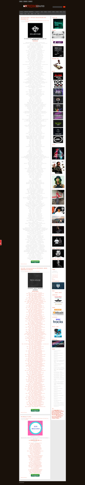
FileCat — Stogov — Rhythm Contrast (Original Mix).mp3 (35, 392)
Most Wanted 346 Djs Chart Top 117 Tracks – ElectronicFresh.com (59, 406)
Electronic (45, 11)
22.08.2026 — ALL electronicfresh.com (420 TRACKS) (59, 379)
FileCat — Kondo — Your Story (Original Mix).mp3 (35, 349)
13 (55, 275)
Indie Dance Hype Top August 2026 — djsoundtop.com (58, 389)
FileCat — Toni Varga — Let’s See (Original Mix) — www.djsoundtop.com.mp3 (35, 399)
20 (55, 276)
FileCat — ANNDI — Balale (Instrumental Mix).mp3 (35, 296)
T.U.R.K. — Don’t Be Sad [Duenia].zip (35, 467)
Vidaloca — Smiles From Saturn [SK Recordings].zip (35, 471)
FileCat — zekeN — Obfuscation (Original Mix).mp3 (35, 405)
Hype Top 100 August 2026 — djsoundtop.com (57, 386)
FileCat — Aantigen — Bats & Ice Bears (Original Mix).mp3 (35, 292)
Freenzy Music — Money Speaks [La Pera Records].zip (35, 448)
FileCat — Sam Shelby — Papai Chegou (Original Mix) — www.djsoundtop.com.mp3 (35, 386)
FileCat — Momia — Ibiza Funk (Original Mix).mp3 (35, 371)
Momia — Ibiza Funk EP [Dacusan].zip (35, 460)
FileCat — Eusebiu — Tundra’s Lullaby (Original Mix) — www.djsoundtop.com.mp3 (35, 324)
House (25, 13)
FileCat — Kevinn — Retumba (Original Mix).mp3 (35, 345)
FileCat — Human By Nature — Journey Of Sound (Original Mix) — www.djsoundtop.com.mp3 (35, 334)
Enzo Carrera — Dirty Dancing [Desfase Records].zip (35, 447)
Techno (38, 13)
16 (52, 276)
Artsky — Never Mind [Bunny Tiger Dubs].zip (35, 444)
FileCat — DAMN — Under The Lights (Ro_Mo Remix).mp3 (35, 311)
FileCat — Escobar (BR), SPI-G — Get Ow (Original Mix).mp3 (35, 323)
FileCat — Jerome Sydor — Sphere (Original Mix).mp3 (35, 339)
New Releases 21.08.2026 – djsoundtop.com (59, 381)
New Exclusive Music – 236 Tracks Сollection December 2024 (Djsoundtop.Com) (33, 18)
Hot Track (49, 11)
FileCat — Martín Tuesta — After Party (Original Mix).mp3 (35, 362)
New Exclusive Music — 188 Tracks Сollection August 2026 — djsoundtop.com (59, 372)
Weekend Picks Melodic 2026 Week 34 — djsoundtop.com (58, 353)
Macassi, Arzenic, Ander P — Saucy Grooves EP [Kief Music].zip (35, 455)
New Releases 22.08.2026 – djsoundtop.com (59, 367)
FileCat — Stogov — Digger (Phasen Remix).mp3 (35, 391)
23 (52, 277)
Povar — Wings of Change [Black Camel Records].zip (35, 463)
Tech (35, 13)
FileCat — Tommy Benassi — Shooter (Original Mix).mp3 (35, 398)
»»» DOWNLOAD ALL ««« (35, 440)
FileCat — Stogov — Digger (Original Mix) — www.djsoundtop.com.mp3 (35, 390)
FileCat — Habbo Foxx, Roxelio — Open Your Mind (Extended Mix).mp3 (35, 332)
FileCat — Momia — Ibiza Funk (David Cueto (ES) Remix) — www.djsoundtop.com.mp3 (35, 370)
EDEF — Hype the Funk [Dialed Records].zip (35, 446)
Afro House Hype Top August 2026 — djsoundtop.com (58, 398)
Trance (28, 13)
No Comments (27, 21)
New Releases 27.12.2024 (26, 416)
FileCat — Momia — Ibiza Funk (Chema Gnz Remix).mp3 (35, 369)
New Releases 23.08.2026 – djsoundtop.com (59, 363)
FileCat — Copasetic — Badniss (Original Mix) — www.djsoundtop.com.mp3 (35, 303)
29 (57, 277)
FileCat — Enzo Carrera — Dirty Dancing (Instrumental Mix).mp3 (35, 317)
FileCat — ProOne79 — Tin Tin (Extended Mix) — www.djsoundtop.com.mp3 (35, 384)
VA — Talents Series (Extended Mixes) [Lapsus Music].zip (35, 470)
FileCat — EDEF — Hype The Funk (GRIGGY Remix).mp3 (35, 315)
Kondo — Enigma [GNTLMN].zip (35, 454)
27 (55, 277)
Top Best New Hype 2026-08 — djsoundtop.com (57, 365)
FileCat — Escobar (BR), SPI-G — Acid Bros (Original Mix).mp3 (35, 322)
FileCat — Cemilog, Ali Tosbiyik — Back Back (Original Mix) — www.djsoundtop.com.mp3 (35, 301)
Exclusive (57, 11)
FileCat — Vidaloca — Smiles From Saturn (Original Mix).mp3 (35, 401)
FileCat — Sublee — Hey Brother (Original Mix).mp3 (35, 394)
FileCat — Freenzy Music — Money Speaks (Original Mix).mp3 (35, 326)
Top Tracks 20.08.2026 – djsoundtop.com (59, 402)
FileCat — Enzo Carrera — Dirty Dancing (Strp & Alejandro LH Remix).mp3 (35, 319)
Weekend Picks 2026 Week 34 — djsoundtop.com (57, 351)
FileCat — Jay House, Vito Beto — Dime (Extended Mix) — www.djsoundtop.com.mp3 (35, 338)
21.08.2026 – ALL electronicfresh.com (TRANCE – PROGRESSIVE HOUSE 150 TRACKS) (59, 383)
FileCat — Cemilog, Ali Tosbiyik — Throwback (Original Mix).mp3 (35, 302)
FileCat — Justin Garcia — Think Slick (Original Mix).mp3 (35, 341)
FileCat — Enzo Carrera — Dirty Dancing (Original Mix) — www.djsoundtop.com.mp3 (35, 318)
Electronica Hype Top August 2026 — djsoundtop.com (58, 393)
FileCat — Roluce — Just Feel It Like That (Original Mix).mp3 (35, 385)
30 (52, 278)
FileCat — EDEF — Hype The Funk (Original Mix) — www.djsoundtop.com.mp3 (35, 316)
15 (57, 275)
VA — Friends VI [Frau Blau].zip (35, 468)
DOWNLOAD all (35, 291)
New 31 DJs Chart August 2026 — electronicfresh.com (58, 401)
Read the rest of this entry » (24, 412)
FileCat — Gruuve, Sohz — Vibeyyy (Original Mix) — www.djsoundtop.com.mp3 (35, 331)
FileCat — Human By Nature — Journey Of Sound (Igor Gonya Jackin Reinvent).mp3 (35, 333)
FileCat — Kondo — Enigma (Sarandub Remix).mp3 (35, 347)
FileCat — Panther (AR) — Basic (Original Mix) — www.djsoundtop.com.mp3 (35, 376)
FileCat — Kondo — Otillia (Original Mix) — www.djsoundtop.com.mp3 (35, 348)
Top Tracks (21, 11)
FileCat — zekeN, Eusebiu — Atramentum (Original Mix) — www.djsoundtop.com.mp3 (35, 406)
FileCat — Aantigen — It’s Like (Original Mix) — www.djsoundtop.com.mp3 (35, 293)
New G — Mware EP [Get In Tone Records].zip (35, 461)
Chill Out (53, 11)
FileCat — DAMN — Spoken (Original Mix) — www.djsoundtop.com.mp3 (35, 309)
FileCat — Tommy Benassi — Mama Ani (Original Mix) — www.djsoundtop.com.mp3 (35, 397)
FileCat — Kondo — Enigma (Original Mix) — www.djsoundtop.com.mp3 (35, 346)
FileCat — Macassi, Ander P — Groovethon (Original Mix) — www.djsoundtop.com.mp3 (35, 354)
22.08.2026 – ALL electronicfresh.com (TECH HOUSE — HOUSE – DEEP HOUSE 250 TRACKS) (59, 369)
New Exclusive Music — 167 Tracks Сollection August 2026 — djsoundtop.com (59, 375)
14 (56, 275)
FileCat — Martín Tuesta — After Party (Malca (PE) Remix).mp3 (35, 361)
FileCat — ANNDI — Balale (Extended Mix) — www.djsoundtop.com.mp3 (35, 295)
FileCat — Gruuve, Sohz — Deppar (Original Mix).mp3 (35, 330)
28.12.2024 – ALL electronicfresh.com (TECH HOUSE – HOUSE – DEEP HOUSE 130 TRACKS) (34, 269)
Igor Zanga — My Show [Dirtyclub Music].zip (35, 452)
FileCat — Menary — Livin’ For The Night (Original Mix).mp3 (35, 364)
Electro (61, 11)
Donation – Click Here (58, 292)
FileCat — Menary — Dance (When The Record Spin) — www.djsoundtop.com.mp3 (35, 363)
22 (57, 276)
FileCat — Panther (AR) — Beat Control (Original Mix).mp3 (35, 377)
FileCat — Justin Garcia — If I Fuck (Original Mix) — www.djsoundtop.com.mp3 (35, 340)
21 (56, 276)
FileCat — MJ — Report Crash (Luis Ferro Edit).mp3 (35, 367)
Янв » (54, 279)
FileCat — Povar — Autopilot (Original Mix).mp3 (35, 382)
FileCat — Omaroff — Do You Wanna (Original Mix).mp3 (35, 375)
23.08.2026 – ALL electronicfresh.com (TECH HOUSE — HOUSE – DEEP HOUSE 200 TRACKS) (59, 361)
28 (56, 277)
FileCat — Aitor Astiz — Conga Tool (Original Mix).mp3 (35, 294)
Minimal (32, 13)
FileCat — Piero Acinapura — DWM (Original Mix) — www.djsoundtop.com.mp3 (35, 379)
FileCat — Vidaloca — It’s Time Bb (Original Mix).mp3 (35, 400)
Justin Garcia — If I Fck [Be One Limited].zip (35, 453)
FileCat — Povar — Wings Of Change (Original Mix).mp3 (35, 383)
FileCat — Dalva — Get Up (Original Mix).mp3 (35, 308)
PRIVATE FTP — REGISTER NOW (28, 11)
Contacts (30, 1)
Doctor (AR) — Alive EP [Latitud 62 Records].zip (35, 445)
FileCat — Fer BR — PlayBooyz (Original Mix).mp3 (35, 325)
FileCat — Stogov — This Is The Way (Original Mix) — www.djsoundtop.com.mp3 (35, 393)
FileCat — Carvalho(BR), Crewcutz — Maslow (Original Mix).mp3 (35, 300)
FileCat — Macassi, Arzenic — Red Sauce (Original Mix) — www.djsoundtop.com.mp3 (35, 356)
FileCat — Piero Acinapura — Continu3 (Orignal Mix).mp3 (35, 378)
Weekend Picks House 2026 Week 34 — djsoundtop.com (58, 356)
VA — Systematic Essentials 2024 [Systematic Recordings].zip (35, 469)
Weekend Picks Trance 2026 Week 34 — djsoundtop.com (58, 358)
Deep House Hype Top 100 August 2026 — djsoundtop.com (59, 396)
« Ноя (52, 279)
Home (21, 1)
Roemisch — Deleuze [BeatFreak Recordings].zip (35, 464)
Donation (25, 1)
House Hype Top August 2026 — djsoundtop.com (57, 391)
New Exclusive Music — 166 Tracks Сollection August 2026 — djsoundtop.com (59, 377)
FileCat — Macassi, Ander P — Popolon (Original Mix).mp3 (35, 355)
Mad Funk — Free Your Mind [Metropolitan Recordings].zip (35, 456)
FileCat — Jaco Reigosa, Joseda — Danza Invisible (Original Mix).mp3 (35, 337)
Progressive (21, 13)
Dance (42, 11)
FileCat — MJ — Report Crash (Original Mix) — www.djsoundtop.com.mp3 (35, 368)
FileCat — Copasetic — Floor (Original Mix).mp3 (35, 304)
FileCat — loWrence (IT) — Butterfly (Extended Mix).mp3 (35, 352)
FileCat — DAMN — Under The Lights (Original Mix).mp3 (35, 310)
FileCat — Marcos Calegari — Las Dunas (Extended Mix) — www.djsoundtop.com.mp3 (35, 360)
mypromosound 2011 (21, 482)
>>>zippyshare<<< (37, 11)
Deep (64, 11)
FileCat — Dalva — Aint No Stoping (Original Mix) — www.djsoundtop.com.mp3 (35, 307)
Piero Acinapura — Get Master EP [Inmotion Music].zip (35, 462)
